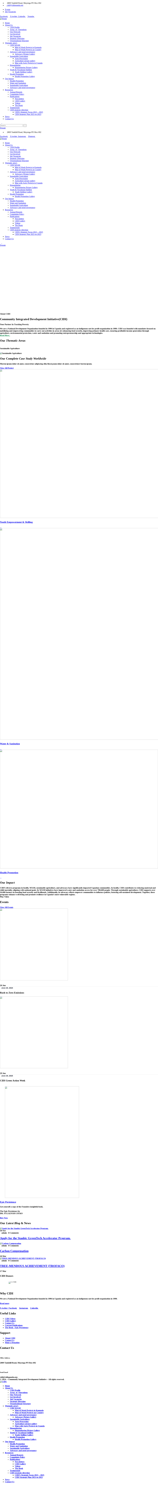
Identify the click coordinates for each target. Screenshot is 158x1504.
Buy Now (4, 1218)
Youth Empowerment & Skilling (16, 522)
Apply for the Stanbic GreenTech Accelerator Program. (35, 1238)
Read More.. (5, 335)
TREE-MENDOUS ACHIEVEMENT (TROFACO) (32, 1266)
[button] (79, 897)
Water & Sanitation (10, 743)
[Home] (3, 19)
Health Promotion (9, 872)
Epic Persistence (8, 1202)
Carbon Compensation (14, 1251)
